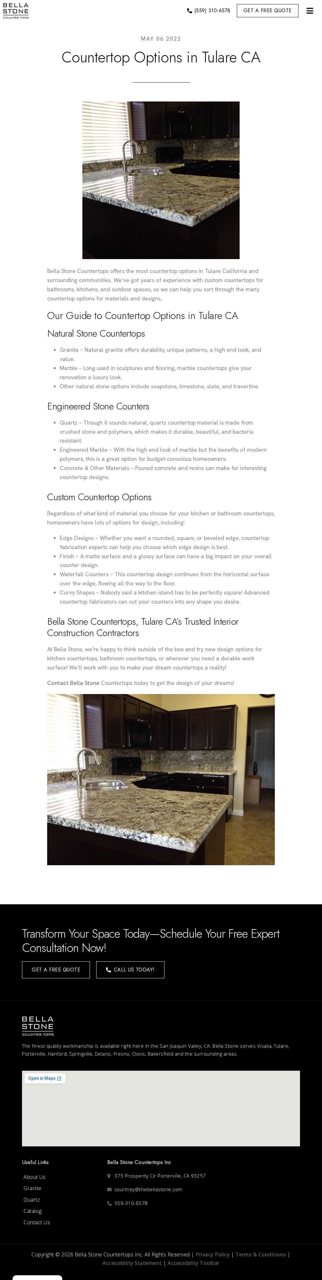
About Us (35, 1176)
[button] (310, 10)
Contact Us (37, 1222)
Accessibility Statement (132, 1263)
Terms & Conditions (261, 1254)
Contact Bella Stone (73, 682)
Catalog (33, 1211)
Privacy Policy (213, 1254)
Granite (33, 1188)
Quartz (32, 1199)
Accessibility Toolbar (193, 1263)
